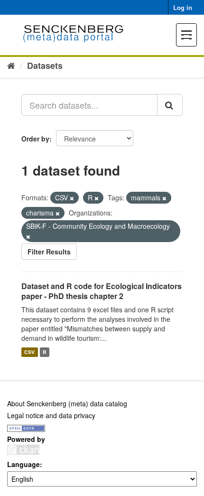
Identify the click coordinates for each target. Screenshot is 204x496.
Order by (35, 138)
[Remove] (72, 198)
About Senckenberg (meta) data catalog (67, 403)
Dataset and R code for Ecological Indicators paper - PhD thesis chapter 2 (101, 291)
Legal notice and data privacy (51, 415)
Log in (182, 7)
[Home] (11, 65)
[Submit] (170, 105)
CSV (29, 352)
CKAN (23, 450)
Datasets (45, 65)
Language (23, 464)
